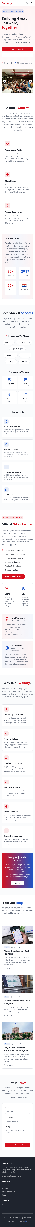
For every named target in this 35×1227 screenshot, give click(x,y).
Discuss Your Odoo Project (13, 576)
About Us (5, 1185)
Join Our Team (16, 49)
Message (8, 1127)
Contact (4, 1207)
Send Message (16, 1145)
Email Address (9, 1117)
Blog (3, 1204)
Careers (4, 1195)
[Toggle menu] (31, 3)
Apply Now (17, 883)
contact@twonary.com (19, 1097)
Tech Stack (5, 1189)
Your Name (8, 1108)
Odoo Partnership (8, 1192)
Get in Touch (17, 55)
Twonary (7, 3)
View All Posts (7, 919)
